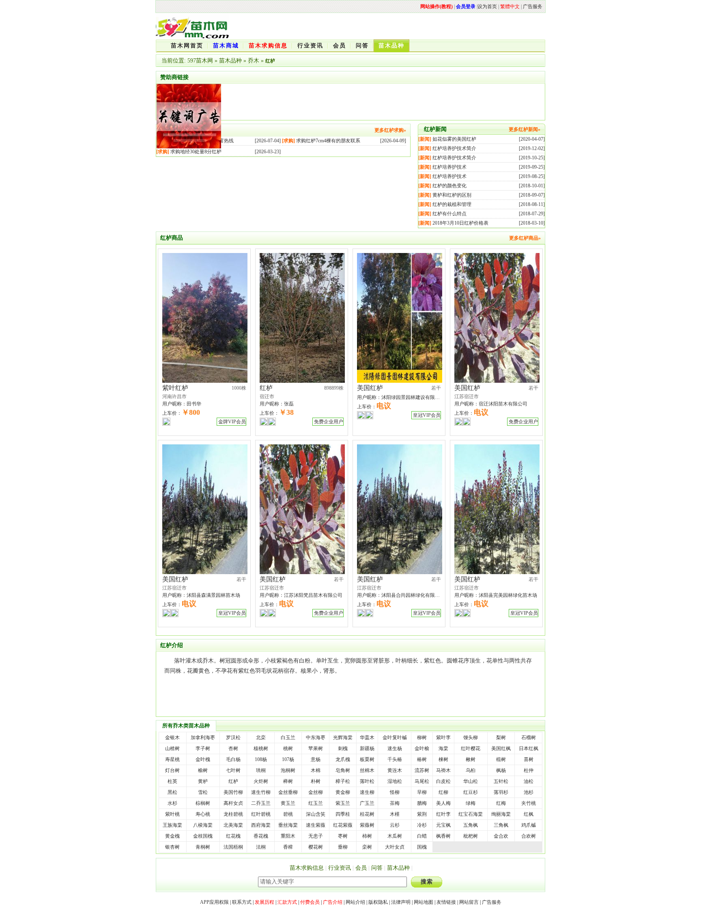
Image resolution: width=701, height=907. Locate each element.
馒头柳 (470, 737)
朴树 (315, 781)
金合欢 (501, 836)
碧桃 (288, 814)
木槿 (395, 814)
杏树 (233, 748)
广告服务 (532, 6)
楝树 (443, 759)
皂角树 (342, 770)
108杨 (261, 759)
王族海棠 (172, 825)
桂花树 (367, 814)
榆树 (203, 770)
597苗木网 (200, 61)
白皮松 (443, 781)
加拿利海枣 (203, 737)
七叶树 (233, 770)
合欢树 (528, 836)
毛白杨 (233, 759)
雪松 (203, 792)
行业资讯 (339, 868)
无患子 (315, 836)
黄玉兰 (288, 803)
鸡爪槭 (528, 825)
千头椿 (394, 759)
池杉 (528, 792)
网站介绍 (355, 902)
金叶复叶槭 (395, 737)
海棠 (443, 748)
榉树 (288, 781)
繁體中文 (510, 6)
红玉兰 (315, 803)
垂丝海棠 (288, 825)
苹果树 (315, 748)
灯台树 (172, 770)
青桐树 (203, 847)
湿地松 (394, 781)
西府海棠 (261, 825)
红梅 (501, 803)
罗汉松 (233, 737)
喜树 (528, 759)
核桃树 (261, 748)
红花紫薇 (343, 825)
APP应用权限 (214, 902)
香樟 (288, 847)
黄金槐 (172, 836)
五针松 (501, 781)
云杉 (395, 825)
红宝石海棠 (470, 814)
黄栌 (203, 781)
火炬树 (261, 781)
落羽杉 (501, 792)
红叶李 (443, 814)
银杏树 (172, 847)
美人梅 (443, 803)
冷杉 (422, 825)
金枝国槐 (203, 836)
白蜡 (422, 836)
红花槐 (233, 836)
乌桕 (470, 770)
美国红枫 (501, 748)
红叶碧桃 (261, 814)
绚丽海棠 (501, 814)
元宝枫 (443, 825)
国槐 (422, 847)
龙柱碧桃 (233, 814)
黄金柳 (342, 792)
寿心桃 (203, 814)
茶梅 (395, 803)
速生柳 (367, 792)
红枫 (528, 814)
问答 (377, 868)
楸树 (470, 759)
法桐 (261, 847)
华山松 (470, 781)
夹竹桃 (528, 803)
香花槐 (261, 836)
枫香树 (443, 836)
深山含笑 (315, 814)
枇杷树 (470, 836)
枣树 (343, 836)
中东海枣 (315, 737)
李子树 (203, 748)
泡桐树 (288, 770)
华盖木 (367, 737)
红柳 (443, 792)
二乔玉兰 (261, 803)
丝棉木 (367, 770)
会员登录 (465, 6)
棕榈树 (203, 803)
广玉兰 (367, 803)
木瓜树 (394, 836)
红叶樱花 (470, 748)
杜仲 (528, 770)
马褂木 (443, 770)
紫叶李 (443, 737)
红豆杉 (470, 792)
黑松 (172, 792)
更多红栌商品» (525, 238)
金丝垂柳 (288, 792)
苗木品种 (230, 61)
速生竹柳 (261, 792)
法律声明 (401, 902)
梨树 (501, 737)
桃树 (288, 748)
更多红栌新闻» (524, 129)
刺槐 (343, 748)
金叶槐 (203, 759)
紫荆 (422, 814)
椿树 (422, 759)
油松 (528, 781)
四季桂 (342, 814)
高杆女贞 (233, 803)
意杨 (315, 759)
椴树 (501, 759)
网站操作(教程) (436, 6)
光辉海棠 (343, 737)
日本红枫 (528, 748)
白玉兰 (288, 737)
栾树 (367, 847)
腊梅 (422, 803)
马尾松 (422, 781)
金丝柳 (315, 792)
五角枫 (470, 825)
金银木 (172, 737)
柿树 (367, 836)
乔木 (253, 61)
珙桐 (261, 770)
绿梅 (470, 803)
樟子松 (342, 781)
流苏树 (422, 770)
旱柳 (422, 792)
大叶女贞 (394, 847)
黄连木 (394, 770)
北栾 (261, 737)
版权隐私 (378, 902)
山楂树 (172, 748)
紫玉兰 (342, 803)
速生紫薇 (315, 825)
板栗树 (367, 759)
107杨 (288, 759)
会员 (361, 868)
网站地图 (423, 902)
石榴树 (528, 737)
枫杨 (501, 770)
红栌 (233, 781)
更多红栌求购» (390, 130)
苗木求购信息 (307, 868)
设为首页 (487, 6)
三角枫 (501, 825)
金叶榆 (422, 748)
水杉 (172, 803)
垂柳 (343, 847)
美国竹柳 (233, 792)
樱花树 (315, 847)
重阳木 (288, 836)
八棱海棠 (203, 825)
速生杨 (394, 748)
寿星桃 (172, 759)
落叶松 (367, 781)
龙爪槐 (342, 759)
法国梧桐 (233, 847)
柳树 (422, 737)
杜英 (172, 781)
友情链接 (446, 902)
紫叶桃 (172, 814)
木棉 (315, 770)
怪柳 (395, 792)
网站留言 (469, 902)
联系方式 (242, 902)
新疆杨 (367, 748)
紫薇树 (367, 825)
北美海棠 (233, 825)
